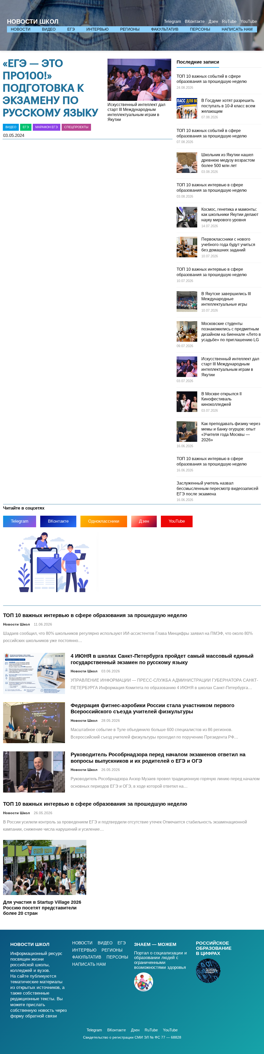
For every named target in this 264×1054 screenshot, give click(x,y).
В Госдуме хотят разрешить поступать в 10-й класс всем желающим (228, 105)
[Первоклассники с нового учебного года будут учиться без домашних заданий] (187, 248)
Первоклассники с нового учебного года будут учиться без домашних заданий (228, 244)
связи (51, 1016)
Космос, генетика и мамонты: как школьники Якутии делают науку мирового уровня (229, 214)
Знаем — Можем (155, 944)
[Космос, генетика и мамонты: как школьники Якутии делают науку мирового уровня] (187, 218)
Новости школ (30, 944)
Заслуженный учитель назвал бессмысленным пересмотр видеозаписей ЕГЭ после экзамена (217, 488)
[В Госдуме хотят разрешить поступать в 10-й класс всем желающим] (187, 109)
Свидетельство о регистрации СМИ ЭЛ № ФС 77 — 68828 (132, 1037)
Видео (10, 127)
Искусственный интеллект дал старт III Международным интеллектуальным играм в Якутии (136, 112)
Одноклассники (103, 521)
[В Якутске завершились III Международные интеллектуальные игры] (187, 302)
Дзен (144, 521)
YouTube (177, 521)
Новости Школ (33, 21)
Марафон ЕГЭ (46, 127)
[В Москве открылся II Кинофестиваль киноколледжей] (187, 402)
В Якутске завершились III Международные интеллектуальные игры (226, 299)
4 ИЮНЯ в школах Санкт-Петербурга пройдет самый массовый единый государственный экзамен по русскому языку (162, 659)
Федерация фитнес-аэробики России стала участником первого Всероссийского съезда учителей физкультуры (152, 708)
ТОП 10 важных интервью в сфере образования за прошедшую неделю (95, 615)
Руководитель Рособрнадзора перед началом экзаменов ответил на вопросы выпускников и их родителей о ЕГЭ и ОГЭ (158, 757)
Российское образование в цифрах (214, 948)
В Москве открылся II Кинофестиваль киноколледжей (221, 399)
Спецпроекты (76, 127)
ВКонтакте (58, 521)
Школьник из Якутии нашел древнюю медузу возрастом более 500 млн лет (228, 160)
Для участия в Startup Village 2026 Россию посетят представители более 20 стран (42, 908)
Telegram (19, 521)
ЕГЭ (26, 127)
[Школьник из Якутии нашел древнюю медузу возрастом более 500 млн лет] (187, 163)
